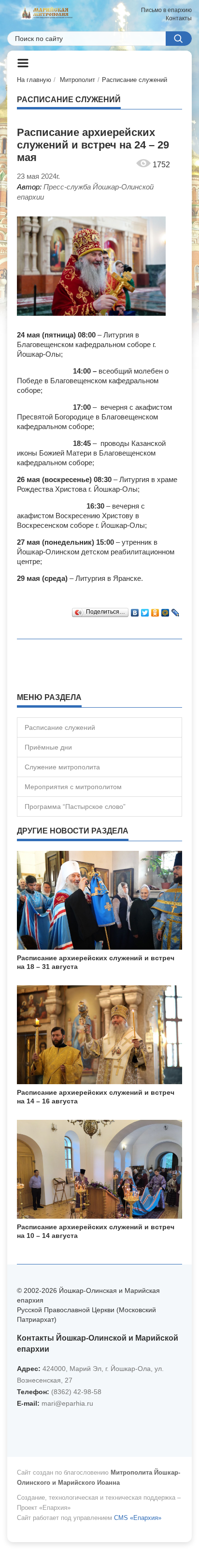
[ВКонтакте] (135, 610)
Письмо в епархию (166, 10)
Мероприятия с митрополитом (73, 787)
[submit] (179, 38)
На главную (34, 79)
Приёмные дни (48, 747)
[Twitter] (145, 610)
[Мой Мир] (165, 610)
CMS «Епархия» (137, 1517)
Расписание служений (134, 79)
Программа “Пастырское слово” (75, 806)
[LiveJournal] (176, 610)
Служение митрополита (62, 767)
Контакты (179, 18)
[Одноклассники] (155, 610)
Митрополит (77, 79)
